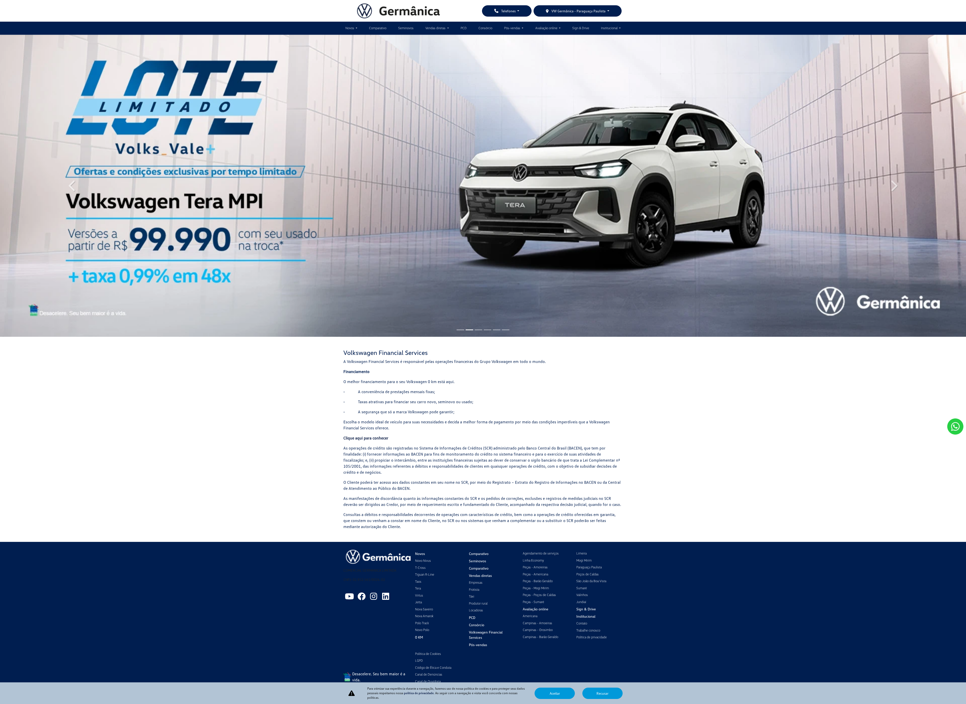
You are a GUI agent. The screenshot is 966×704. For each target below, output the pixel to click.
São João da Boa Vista (591, 581)
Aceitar (555, 693)
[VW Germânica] (398, 11)
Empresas (475, 582)
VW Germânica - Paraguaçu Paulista (578, 11)
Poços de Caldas (587, 574)
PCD (464, 28)
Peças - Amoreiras (535, 567)
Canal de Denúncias (428, 674)
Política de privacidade (591, 637)
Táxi (471, 596)
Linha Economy (533, 560)
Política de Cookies (428, 654)
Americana (530, 616)
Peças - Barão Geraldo (538, 581)
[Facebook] (361, 596)
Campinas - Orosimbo (538, 630)
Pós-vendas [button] (512, 28)
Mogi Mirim (584, 560)
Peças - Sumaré (533, 602)
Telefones (508, 11)
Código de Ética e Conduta (433, 667)
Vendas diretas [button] (435, 28)
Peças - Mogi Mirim (536, 588)
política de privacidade (419, 693)
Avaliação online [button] (546, 28)
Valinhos (582, 595)
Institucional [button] (609, 28)
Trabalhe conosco (588, 630)
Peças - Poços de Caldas (539, 595)
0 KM (419, 637)
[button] (72, 186)
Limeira (581, 553)
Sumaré (581, 588)
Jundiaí (581, 602)
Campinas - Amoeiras (537, 623)
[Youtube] (349, 596)
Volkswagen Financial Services (486, 635)
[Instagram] (374, 596)
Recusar (602, 693)
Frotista (474, 589)
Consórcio (485, 28)
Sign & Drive (580, 28)
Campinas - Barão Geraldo (540, 637)
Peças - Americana (535, 574)
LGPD (419, 660)
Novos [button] (350, 28)
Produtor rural (478, 603)
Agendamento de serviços (541, 553)
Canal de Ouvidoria (428, 681)
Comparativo (377, 28)
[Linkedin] (386, 596)
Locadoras (476, 610)
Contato (581, 623)
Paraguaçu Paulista (589, 567)
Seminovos (406, 28)
